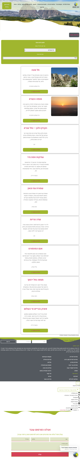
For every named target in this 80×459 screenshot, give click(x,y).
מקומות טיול (59, 4)
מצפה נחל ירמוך (35, 280)
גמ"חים (19, 4)
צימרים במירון (74, 362)
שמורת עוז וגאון (35, 188)
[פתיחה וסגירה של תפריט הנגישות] (78, 383)
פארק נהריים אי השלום (35, 309)
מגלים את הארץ (47, 368)
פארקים (75, 376)
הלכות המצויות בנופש (27, 4)
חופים (76, 371)
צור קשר (42, 7)
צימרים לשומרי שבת (72, 368)
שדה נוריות (35, 219)
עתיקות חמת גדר (35, 157)
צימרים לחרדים (66, 4)
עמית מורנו (63, 410)
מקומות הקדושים (46, 357)
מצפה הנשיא (35, 99)
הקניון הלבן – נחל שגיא (35, 128)
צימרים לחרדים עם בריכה (71, 359)
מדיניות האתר (47, 379)
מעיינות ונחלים (47, 359)
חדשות (34, 4)
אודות (15, 4)
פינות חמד (74, 34)
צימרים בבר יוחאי (73, 365)
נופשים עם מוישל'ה (42, 4)
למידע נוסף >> (35, 92)
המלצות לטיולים (51, 4)
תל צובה (35, 70)
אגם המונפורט (35, 248)
